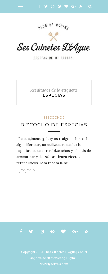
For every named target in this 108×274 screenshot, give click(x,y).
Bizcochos (54, 117)
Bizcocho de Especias (54, 125)
